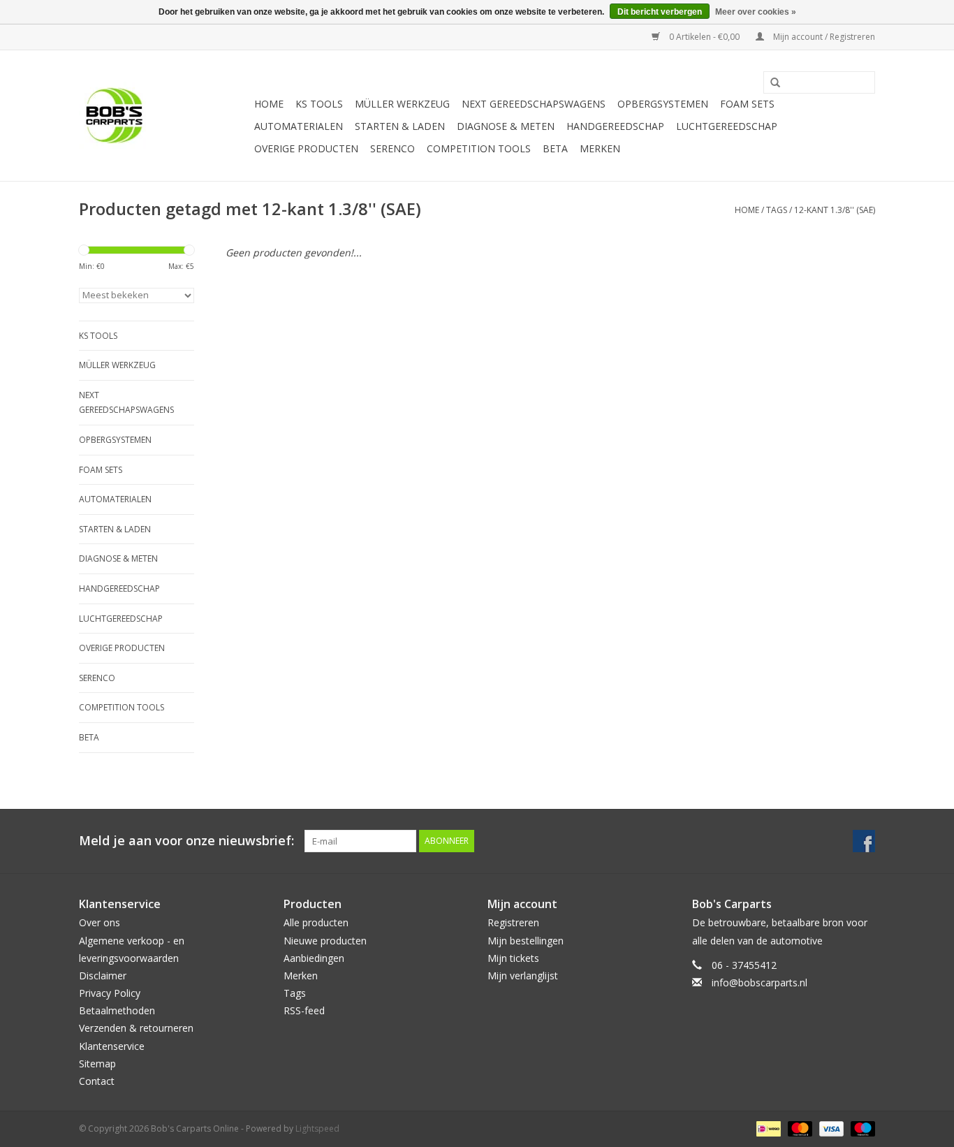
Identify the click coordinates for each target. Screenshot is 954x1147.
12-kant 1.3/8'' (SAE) (834, 210)
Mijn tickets (513, 958)
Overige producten (306, 148)
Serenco (392, 148)
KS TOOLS (319, 103)
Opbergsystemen (662, 103)
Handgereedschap (615, 126)
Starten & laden (400, 126)
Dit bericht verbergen (659, 12)
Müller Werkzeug (402, 103)
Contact (97, 1081)
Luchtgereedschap (726, 126)
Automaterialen (298, 126)
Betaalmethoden (117, 1010)
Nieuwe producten (325, 940)
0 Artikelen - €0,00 (704, 37)
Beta (555, 148)
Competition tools (479, 148)
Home (269, 103)
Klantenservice (112, 1046)
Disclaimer (102, 975)
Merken (600, 148)
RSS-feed (304, 1010)
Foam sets (747, 103)
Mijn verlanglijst (522, 975)
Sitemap (97, 1063)
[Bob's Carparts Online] (164, 115)
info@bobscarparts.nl (759, 982)
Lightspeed (317, 1128)
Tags (776, 210)
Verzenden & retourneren (136, 1028)
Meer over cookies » (755, 12)
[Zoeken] (770, 83)
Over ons (99, 922)
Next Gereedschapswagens (534, 103)
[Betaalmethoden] (766, 1128)
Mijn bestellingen (525, 940)
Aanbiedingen (314, 958)
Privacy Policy (109, 993)
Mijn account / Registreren (823, 37)
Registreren (513, 922)
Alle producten (316, 922)
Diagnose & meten (506, 126)
